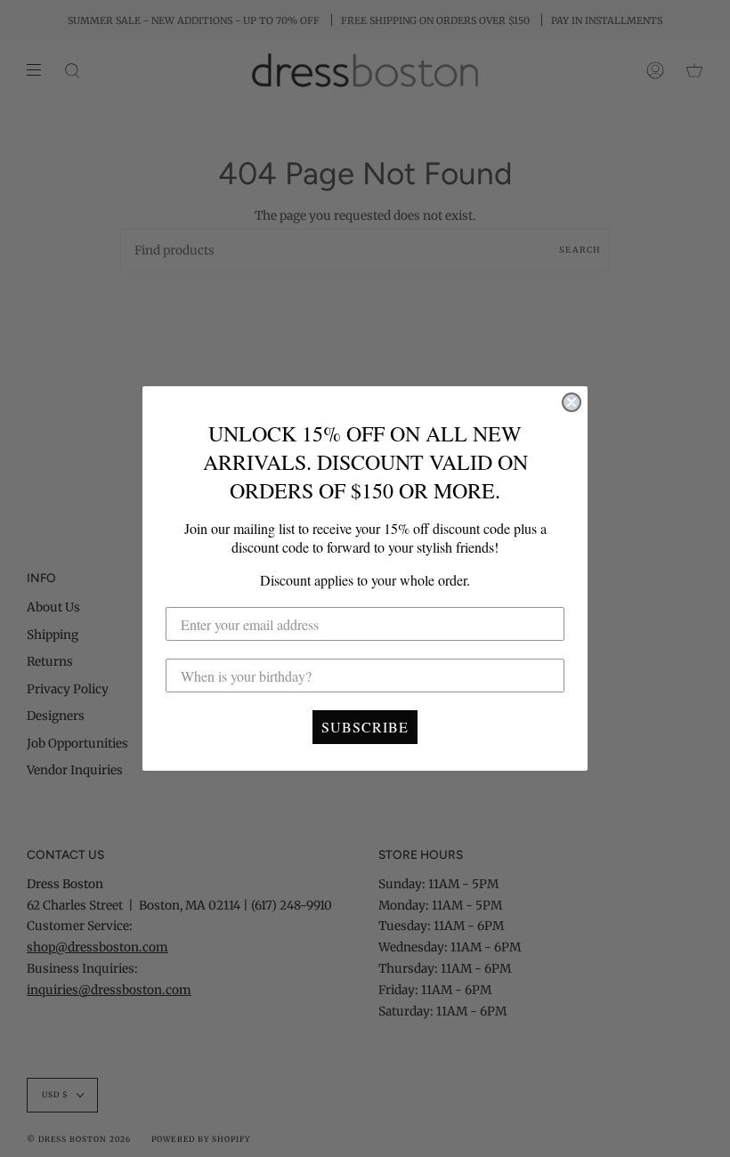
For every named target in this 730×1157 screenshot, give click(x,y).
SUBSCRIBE (365, 726)
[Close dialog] (571, 402)
